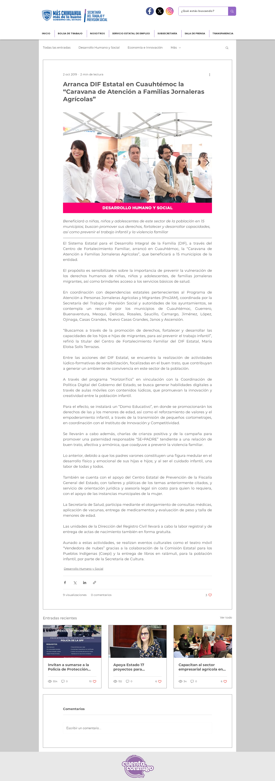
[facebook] (150, 11)
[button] (227, 47)
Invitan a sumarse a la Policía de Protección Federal (68, 667)
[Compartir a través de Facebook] (65, 582)
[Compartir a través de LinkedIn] (85, 582)
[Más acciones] (209, 74)
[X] (160, 11)
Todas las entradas (56, 47)
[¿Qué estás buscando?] (232, 11)
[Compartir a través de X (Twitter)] (75, 582)
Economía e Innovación (145, 47)
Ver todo (226, 617)
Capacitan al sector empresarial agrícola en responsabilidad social (201, 667)
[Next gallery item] (207, 163)
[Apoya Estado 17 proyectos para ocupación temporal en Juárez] (138, 641)
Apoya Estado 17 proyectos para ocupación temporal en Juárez (135, 667)
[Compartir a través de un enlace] (94, 582)
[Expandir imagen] (137, 162)
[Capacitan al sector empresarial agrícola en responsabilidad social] (203, 641)
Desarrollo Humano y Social (99, 47)
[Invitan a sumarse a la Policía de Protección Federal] (72, 641)
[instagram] (170, 11)
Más (174, 47)
